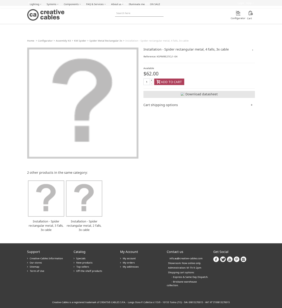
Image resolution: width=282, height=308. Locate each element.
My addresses (130, 266)
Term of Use (36, 270)
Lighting (34, 4)
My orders (128, 262)
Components (71, 4)
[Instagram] (243, 259)
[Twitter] (223, 259)
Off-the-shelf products (89, 270)
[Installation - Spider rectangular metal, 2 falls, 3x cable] (84, 199)
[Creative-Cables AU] (45, 14)
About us (116, 4)
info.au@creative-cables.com (186, 258)
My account (129, 258)
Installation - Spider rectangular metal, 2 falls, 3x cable (84, 225)
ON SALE (155, 4)
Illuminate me (137, 4)
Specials (81, 258)
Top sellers (82, 266)
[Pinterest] (236, 259)
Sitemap (34, 266)
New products (84, 262)
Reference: (149, 56)
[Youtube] (230, 259)
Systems (51, 4)
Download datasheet (201, 94)
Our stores (35, 262)
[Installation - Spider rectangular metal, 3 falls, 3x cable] (46, 199)
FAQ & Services (95, 4)
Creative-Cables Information (46, 258)
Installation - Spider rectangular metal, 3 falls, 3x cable (46, 225)
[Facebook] (216, 259)
